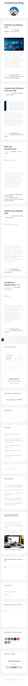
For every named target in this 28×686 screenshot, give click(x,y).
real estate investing (9, 200)
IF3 (10, 74)
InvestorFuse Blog (14, 3)
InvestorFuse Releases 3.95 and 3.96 (14, 89)
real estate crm (20, 199)
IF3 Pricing (6, 594)
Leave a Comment (15, 31)
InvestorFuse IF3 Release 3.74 (15, 490)
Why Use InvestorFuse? (10, 147)
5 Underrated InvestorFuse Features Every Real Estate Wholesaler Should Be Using (13, 440)
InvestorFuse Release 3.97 (13, 26)
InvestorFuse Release (16, 270)
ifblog (5, 490)
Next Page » (10, 339)
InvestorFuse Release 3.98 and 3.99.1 (13, 445)
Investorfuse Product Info (10, 591)
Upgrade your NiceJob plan (14, 381)
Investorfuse (14, 76)
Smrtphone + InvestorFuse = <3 (12, 283)
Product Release (16, 77)
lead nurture (13, 199)
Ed (5, 503)
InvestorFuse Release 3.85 (13, 212)
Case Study (11, 194)
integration (14, 330)
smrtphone (6, 332)
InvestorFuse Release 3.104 (10, 434)
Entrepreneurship (19, 194)
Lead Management (15, 74)
